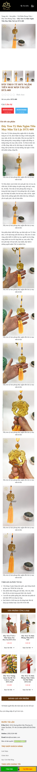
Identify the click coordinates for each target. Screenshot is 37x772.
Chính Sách (5, 755)
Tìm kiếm (25, 6)
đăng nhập (9, 711)
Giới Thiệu (4, 751)
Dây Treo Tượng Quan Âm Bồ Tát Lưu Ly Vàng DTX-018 (9, 679)
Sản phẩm (12, 16)
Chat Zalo (9, 769)
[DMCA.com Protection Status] (20, 741)
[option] (18, 36)
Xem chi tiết (8, 647)
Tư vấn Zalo (21, 111)
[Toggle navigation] (32, 5)
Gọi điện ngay (27, 769)
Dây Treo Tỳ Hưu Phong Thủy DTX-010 (27, 638)
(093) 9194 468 (12, 733)
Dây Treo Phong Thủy (8, 18)
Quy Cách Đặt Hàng (7, 759)
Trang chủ (4, 16)
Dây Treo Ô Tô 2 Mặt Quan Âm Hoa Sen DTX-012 (9, 638)
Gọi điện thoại (8, 111)
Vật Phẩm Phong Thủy (24, 16)
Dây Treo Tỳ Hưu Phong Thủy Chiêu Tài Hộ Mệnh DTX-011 (27, 679)
